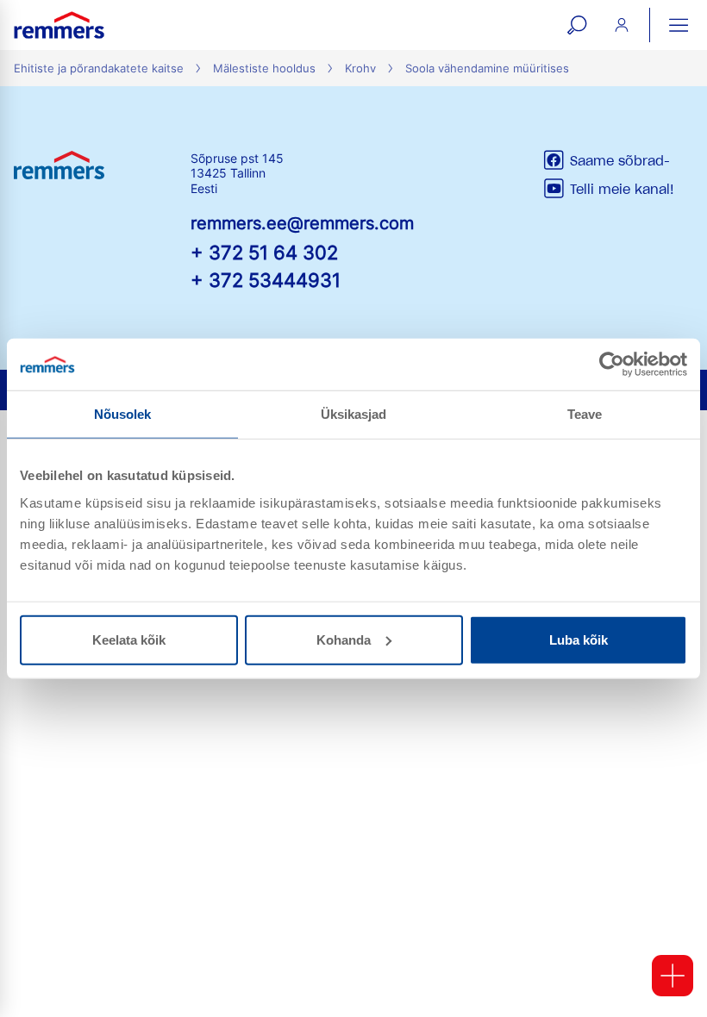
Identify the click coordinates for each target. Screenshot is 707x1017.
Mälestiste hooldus (264, 68)
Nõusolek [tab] (123, 414)
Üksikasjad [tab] (354, 414)
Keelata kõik (129, 639)
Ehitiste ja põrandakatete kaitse (99, 68)
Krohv (360, 68)
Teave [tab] (585, 414)
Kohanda (343, 639)
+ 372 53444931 (266, 279)
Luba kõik (578, 639)
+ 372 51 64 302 (264, 252)
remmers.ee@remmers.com (302, 223)
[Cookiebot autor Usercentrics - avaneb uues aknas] (611, 364)
